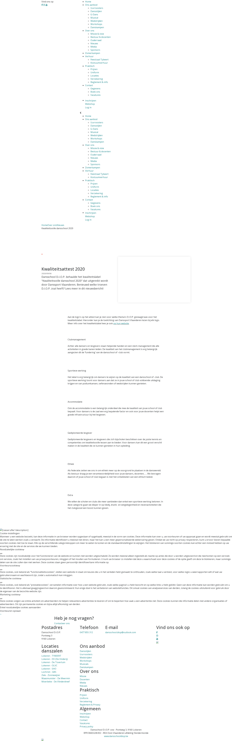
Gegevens (95, 88)
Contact (89, 85)
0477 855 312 (86, 632)
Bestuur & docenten (100, 37)
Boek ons (95, 91)
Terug (45, 254)
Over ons (89, 30)
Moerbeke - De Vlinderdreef (55, 681)
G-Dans (94, 14)
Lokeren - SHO (48, 668)
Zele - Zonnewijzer (50, 675)
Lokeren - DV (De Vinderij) (54, 659)
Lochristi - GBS (48, 671)
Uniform (94, 72)
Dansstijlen (96, 11)
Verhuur (89, 56)
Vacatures (95, 94)
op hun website (121, 323)
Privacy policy (86, 726)
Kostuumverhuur (99, 62)
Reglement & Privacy (90, 704)
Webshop (84, 716)
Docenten (85, 679)
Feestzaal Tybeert (99, 59)
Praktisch (90, 66)
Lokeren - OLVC (49, 665)
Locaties (94, 75)
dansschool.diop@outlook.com (120, 632)
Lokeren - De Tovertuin (53, 662)
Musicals (84, 664)
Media (93, 46)
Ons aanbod (91, 4)
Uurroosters (96, 8)
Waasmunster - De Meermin (55, 678)
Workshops (96, 24)
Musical (94, 17)
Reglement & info (99, 82)
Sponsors (95, 49)
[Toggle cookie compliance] (1, 553)
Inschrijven (85, 713)
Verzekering (96, 78)
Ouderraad (95, 40)
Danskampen (97, 27)
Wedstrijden (96, 20)
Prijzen (93, 69)
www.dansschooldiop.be (116, 736)
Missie (83, 676)
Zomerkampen (92, 53)
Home (88, 1)
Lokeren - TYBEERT (51, 655)
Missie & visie (97, 33)
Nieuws (94, 43)
